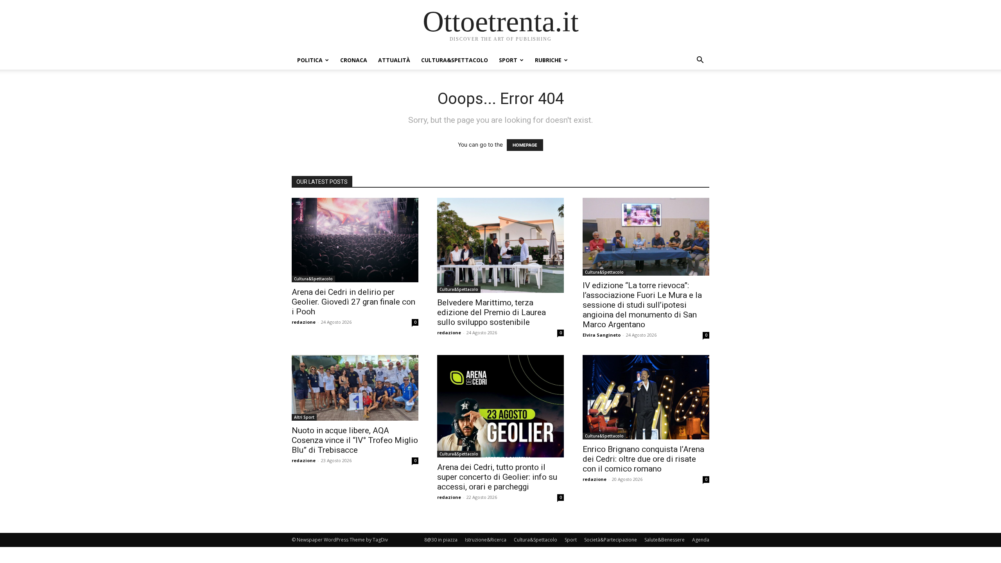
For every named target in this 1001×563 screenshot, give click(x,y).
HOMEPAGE (525, 145)
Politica (310, 60)
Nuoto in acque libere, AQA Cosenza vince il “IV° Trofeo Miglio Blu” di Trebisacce (355, 440)
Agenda (700, 539)
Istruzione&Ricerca (485, 539)
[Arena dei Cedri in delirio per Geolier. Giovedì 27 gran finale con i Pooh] (355, 240)
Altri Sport (304, 417)
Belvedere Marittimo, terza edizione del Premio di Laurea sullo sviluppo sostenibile (491, 312)
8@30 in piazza (440, 539)
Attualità (394, 60)
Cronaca (353, 60)
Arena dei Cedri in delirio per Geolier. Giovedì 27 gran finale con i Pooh (353, 301)
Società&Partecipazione (610, 539)
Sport (508, 60)
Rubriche (548, 60)
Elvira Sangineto (602, 335)
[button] (700, 61)
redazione (304, 322)
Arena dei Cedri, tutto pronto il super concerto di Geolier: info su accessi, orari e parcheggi (497, 477)
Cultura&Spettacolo (454, 60)
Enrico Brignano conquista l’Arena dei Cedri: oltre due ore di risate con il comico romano (643, 459)
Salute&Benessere (664, 539)
